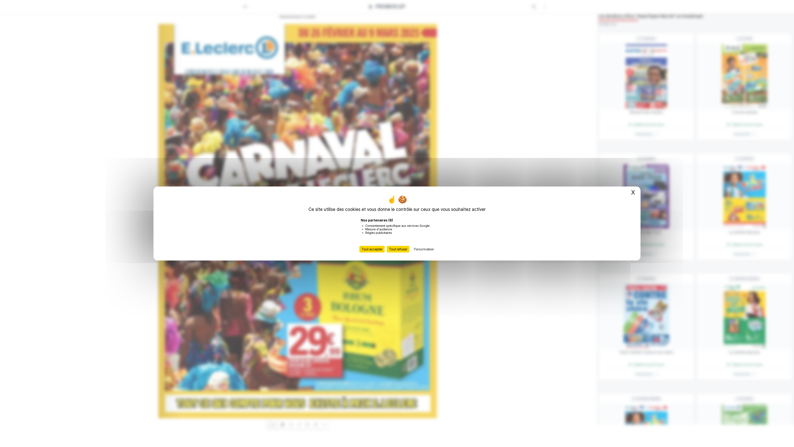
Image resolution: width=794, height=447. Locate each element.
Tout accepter (372, 249)
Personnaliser (424, 249)
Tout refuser (398, 249)
